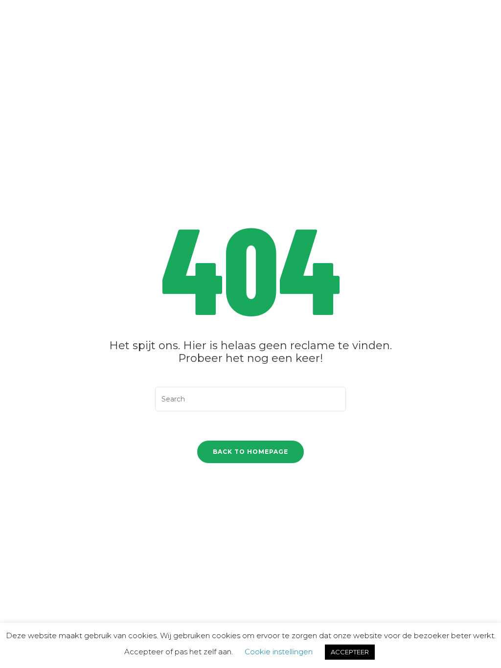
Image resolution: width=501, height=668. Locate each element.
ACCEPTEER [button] (350, 652)
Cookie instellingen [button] (279, 651)
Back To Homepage (250, 451)
